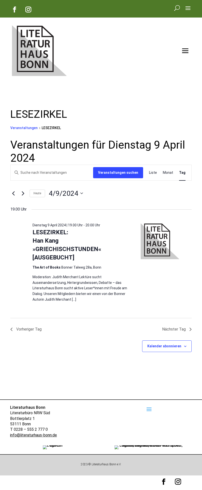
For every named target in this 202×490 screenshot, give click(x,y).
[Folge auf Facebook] (14, 10)
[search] (177, 8)
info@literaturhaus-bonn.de (33, 435)
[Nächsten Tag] (23, 193)
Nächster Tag (174, 329)
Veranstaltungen (24, 128)
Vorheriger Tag (29, 329)
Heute (37, 193)
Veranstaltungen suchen (118, 173)
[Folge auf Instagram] (28, 10)
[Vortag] (13, 193)
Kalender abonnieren (164, 346)
